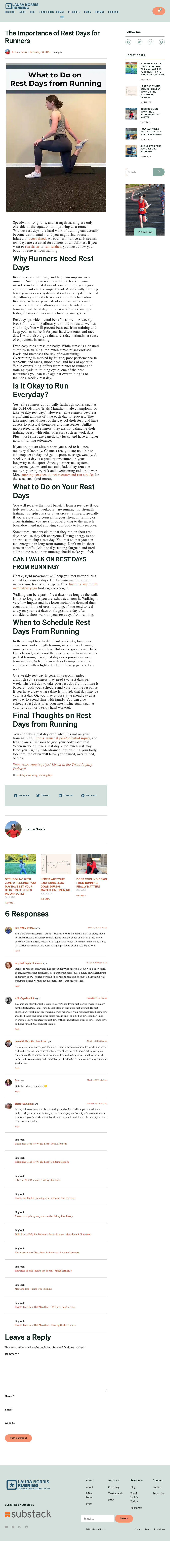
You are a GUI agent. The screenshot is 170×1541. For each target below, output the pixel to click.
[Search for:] (97, 1518)
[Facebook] (128, 42)
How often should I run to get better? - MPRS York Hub (43, 1270)
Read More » (9, 903)
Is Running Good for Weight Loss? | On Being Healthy (42, 1161)
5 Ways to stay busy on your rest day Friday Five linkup (44, 1216)
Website (10, 1423)
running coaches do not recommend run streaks (58, 474)
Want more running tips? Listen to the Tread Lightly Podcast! (52, 766)
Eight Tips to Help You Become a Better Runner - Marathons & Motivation (53, 1234)
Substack (113, 12)
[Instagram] (150, 42)
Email (9, 1410)
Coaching (10, 12)
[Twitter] (139, 42)
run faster (32, 246)
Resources (74, 12)
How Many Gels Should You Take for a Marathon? (151, 132)
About (22, 12)
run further (53, 246)
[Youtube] (6, 1527)
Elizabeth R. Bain (24, 1103)
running (32, 775)
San (17, 1080)
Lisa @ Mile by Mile (25, 927)
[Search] (159, 172)
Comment (12, 1354)
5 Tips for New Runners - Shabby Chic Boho (37, 1179)
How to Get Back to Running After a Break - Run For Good (45, 1198)
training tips (45, 775)
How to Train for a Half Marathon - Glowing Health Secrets (45, 1325)
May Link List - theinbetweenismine (33, 1288)
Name (9, 1396)
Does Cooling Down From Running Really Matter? (91, 883)
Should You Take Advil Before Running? (150, 149)
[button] (62, 17)
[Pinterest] (162, 42)
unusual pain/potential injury (68, 737)
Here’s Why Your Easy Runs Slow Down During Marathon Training (150, 92)
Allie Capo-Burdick (24, 998)
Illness (39, 737)
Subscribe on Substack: (19, 1505)
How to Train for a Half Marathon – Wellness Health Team (45, 1306)
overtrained (37, 238)
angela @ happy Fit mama (28, 963)
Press (87, 12)
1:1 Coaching (145, 232)
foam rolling (78, 583)
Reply (17, 950)
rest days (22, 775)
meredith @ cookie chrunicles (30, 1041)
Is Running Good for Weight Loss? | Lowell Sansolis (41, 1143)
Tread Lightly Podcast (51, 12)
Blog (32, 12)
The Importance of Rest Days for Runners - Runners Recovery (47, 1252)
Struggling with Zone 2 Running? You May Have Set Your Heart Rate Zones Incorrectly (20, 886)
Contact (99, 12)
